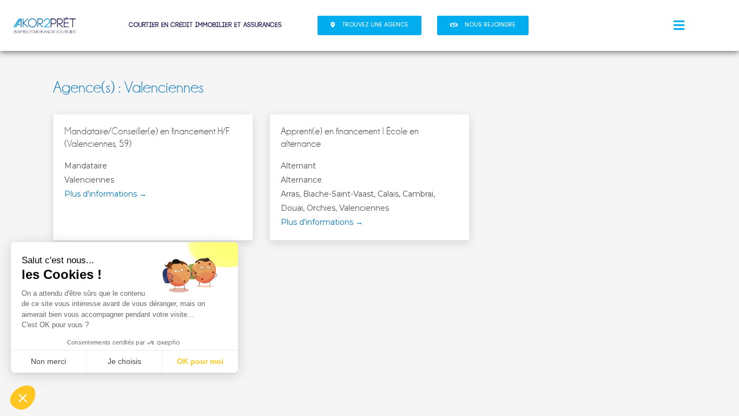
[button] (369, 25)
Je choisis (124, 361)
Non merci (48, 361)
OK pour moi (200, 361)
